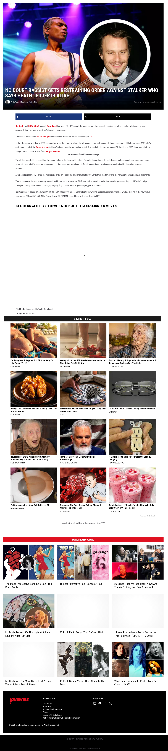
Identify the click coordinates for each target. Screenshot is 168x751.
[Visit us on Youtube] (101, 703)
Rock (34, 313)
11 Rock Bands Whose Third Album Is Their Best (83, 683)
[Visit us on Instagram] (95, 703)
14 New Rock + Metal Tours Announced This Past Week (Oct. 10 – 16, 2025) (135, 634)
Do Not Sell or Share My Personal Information (61, 718)
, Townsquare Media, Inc (33, 725)
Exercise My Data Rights (52, 715)
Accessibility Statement (52, 709)
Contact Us (47, 703)
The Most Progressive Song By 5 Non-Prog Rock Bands (28, 585)
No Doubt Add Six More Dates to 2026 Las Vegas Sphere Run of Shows (28, 683)
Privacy (46, 712)
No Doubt (19, 126)
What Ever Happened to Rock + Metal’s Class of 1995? (135, 683)
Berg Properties (53, 151)
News (28, 313)
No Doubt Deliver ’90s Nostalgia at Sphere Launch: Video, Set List (27, 634)
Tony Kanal (52, 126)
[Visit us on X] (111, 703)
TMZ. (91, 136)
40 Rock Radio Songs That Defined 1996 (81, 632)
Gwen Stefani (42, 147)
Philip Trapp (15, 102)
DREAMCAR (33, 126)
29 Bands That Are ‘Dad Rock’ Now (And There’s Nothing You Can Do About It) (135, 585)
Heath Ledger (43, 136)
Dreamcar (31, 309)
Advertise (47, 706)
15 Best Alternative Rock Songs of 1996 (81, 583)
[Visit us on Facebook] (106, 703)
